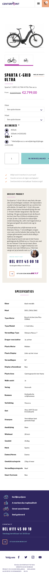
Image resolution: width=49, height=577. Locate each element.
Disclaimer (31, 569)
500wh (18, 133)
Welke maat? (38, 74)
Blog (26, 571)
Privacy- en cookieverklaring (13, 569)
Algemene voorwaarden (11, 571)
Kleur (7, 105)
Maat (7, 115)
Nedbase (30, 567)
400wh (13, 130)
